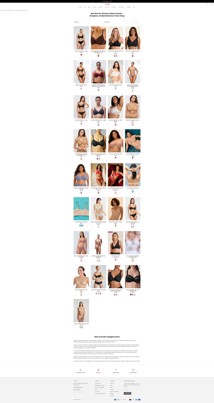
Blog (111, 387)
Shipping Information (99, 385)
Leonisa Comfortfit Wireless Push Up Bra (115, 52)
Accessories (128, 7)
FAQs (96, 389)
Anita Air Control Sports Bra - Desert (81, 290)
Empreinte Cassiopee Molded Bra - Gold (133, 121)
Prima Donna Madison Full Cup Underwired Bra (133, 290)
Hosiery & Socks (121, 7)
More (134, 7)
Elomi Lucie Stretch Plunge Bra (115, 154)
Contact (112, 389)
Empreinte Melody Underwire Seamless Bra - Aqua (98, 222)
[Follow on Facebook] (74, 392)
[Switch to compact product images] (78, 22)
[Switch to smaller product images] (76, 22)
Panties (89, 7)
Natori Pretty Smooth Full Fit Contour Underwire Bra (115, 290)
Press (111, 385)
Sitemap (112, 395)
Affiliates (112, 393)
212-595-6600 (77, 389)
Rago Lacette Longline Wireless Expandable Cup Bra (132, 256)
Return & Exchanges (99, 387)
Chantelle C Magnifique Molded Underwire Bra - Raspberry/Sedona (98, 86)
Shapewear (107, 7)
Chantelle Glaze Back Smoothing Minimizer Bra (98, 256)
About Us (112, 383)
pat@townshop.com (78, 387)
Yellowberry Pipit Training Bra (81, 221)
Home (1, 10)
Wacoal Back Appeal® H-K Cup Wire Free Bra (115, 121)
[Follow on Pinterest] (82, 392)
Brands (80, 7)
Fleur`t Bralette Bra (116, 255)
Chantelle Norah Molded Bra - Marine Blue (98, 121)
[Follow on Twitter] (77, 392)
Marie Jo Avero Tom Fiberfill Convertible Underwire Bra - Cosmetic (132, 86)
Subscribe (127, 393)
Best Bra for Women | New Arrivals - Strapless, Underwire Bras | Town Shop (15, 10)
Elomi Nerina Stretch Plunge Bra (132, 154)
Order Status (98, 383)
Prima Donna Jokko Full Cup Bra (81, 51)
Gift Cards (97, 391)
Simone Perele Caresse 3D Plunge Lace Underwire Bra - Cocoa (98, 52)
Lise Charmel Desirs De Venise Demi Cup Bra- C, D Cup (98, 189)
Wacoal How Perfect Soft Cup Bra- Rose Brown (81, 256)
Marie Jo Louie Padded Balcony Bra (98, 289)
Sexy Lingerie (113, 7)
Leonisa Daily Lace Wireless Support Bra (133, 52)
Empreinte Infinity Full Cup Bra (81, 120)
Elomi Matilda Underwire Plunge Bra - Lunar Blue (81, 189)
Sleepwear (101, 7)
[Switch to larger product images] (74, 22)
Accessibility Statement (100, 393)
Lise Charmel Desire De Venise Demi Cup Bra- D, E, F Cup (115, 189)
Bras (84, 7)
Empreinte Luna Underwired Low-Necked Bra (132, 222)
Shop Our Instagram (114, 391)
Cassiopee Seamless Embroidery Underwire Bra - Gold (81, 155)
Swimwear (94, 7)
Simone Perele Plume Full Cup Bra (115, 221)
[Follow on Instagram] (79, 392)
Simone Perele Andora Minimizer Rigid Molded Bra (98, 155)
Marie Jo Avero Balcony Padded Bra (81, 323)
